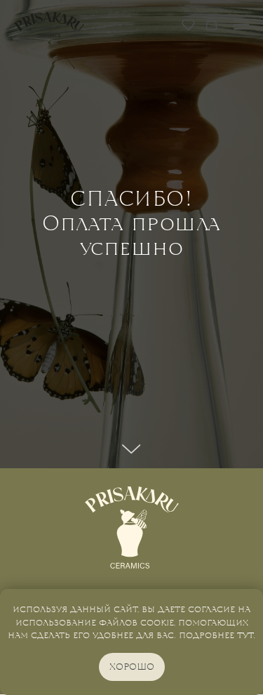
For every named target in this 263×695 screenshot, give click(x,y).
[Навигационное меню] (241, 24)
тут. (246, 635)
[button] (188, 24)
